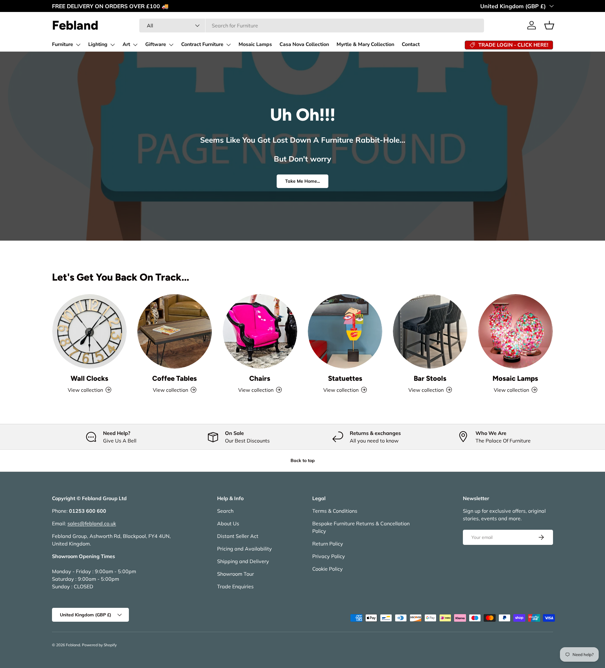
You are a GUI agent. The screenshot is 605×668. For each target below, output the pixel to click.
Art (126, 44)
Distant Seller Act (237, 536)
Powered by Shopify (99, 644)
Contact (411, 44)
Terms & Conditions (334, 511)
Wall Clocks (89, 378)
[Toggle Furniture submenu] (78, 45)
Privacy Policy (328, 556)
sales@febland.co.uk (91, 523)
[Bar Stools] (430, 331)
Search (225, 511)
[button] (549, 25)
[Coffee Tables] (174, 331)
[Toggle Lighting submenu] (112, 45)
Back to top (303, 460)
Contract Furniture (202, 44)
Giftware (155, 44)
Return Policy (327, 543)
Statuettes (345, 378)
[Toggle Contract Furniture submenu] (228, 45)
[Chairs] (260, 331)
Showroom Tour (235, 574)
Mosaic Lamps (255, 44)
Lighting (97, 44)
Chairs (259, 378)
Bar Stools (430, 378)
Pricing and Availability (244, 548)
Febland (73, 644)
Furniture (62, 44)
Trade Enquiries (235, 586)
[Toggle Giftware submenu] (171, 45)
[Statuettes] (345, 331)
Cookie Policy (327, 569)
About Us (228, 523)
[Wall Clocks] (89, 331)
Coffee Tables (174, 378)
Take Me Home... (302, 181)
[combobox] (311, 25)
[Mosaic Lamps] (515, 331)
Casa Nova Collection (304, 44)
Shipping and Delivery (243, 561)
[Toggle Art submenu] (135, 45)
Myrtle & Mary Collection (365, 44)
